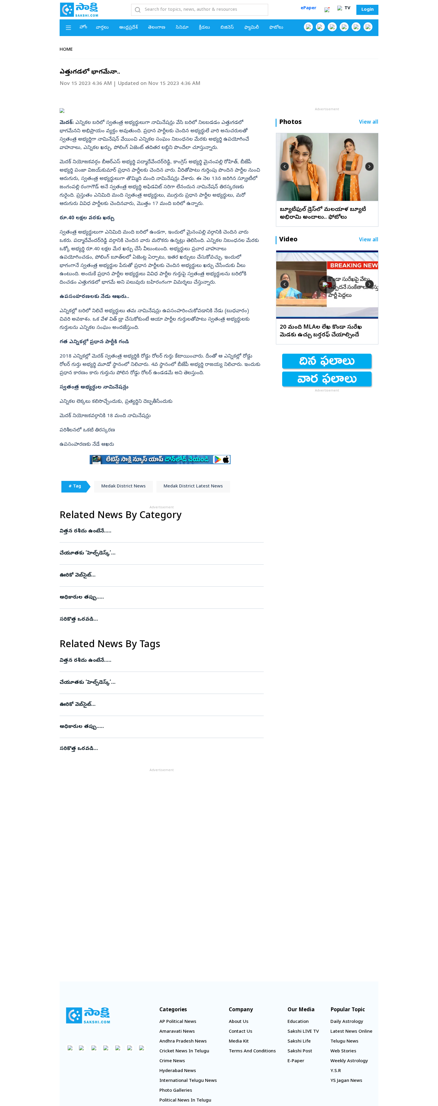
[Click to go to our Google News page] (368, 26)
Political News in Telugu (185, 1101)
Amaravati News (177, 1032)
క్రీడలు (204, 28)
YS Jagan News (346, 1081)
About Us (238, 1022)
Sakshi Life (299, 1042)
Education (298, 1022)
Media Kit (239, 1042)
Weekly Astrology (349, 1061)
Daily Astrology (346, 1022)
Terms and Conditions (252, 1051)
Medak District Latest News (193, 487)
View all (368, 122)
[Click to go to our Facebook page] (308, 26)
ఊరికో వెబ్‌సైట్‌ (155, 575)
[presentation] (284, 166)
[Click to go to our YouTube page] (356, 26)
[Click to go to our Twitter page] (332, 26)
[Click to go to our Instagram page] (344, 26)
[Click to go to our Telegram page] (129, 1047)
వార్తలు (102, 28)
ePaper (308, 8)
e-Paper (296, 1061)
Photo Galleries (175, 1091)
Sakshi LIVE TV (303, 1032)
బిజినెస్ (227, 28)
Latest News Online (351, 1032)
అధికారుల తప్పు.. (157, 597)
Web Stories (343, 1051)
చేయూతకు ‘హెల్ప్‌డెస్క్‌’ (156, 553)
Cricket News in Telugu (184, 1051)
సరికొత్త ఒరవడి (159, 619)
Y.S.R (335, 1071)
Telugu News (344, 1042)
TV (346, 8)
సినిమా (182, 28)
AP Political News (177, 1022)
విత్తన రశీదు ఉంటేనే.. (159, 531)
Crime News (172, 1061)
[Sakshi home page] (88, 1015)
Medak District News (123, 487)
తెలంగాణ (156, 28)
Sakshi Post (300, 1051)
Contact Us (240, 1032)
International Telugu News (188, 1081)
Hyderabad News (177, 1071)
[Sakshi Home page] (79, 9)
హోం (83, 27)
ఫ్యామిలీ (251, 28)
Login (367, 10)
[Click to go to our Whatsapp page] (320, 26)
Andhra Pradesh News (183, 1042)
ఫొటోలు (276, 28)
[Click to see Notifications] (326, 9)
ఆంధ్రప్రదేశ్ (128, 28)
